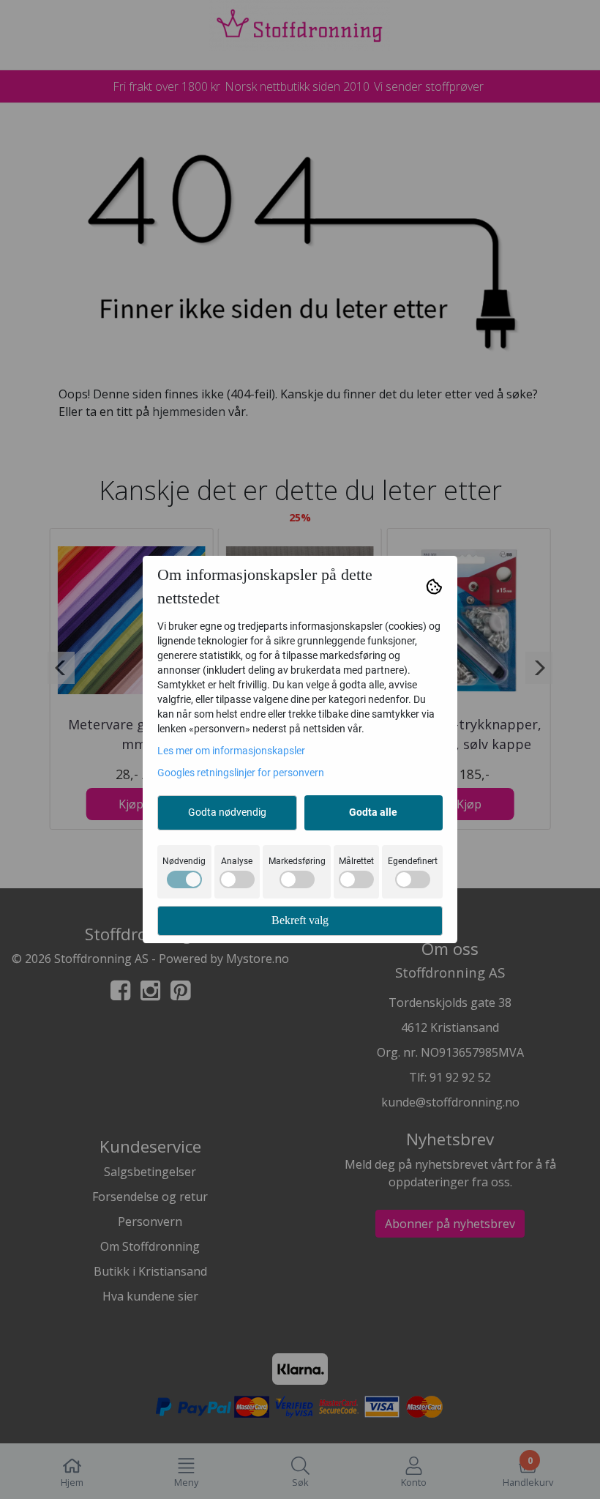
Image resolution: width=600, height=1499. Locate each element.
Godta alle (373, 812)
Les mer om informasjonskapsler (231, 750)
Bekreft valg (300, 920)
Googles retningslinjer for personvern (240, 772)
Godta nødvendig (227, 812)
